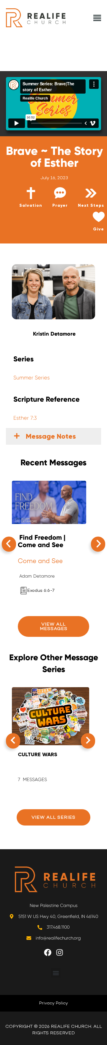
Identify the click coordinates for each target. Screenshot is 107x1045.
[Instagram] (63, 956)
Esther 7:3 (25, 418)
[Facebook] (51, 956)
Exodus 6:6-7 (41, 590)
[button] (9, 544)
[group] (50, 737)
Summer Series (31, 378)
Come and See (40, 561)
